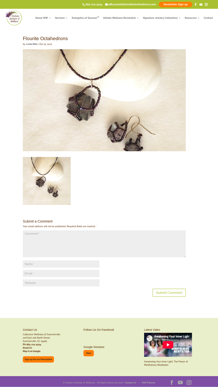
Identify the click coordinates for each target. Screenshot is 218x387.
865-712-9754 (94, 4)
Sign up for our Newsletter (38, 359)
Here (88, 353)
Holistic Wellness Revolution (119, 18)
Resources (191, 18)
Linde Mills (32, 44)
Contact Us (130, 382)
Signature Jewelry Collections (160, 18)
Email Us (27, 348)
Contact (208, 18)
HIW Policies (148, 382)
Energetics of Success (85, 18)
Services (60, 18)
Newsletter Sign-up (176, 4)
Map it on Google (31, 351)
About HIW (41, 18)
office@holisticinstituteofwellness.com (132, 4)
